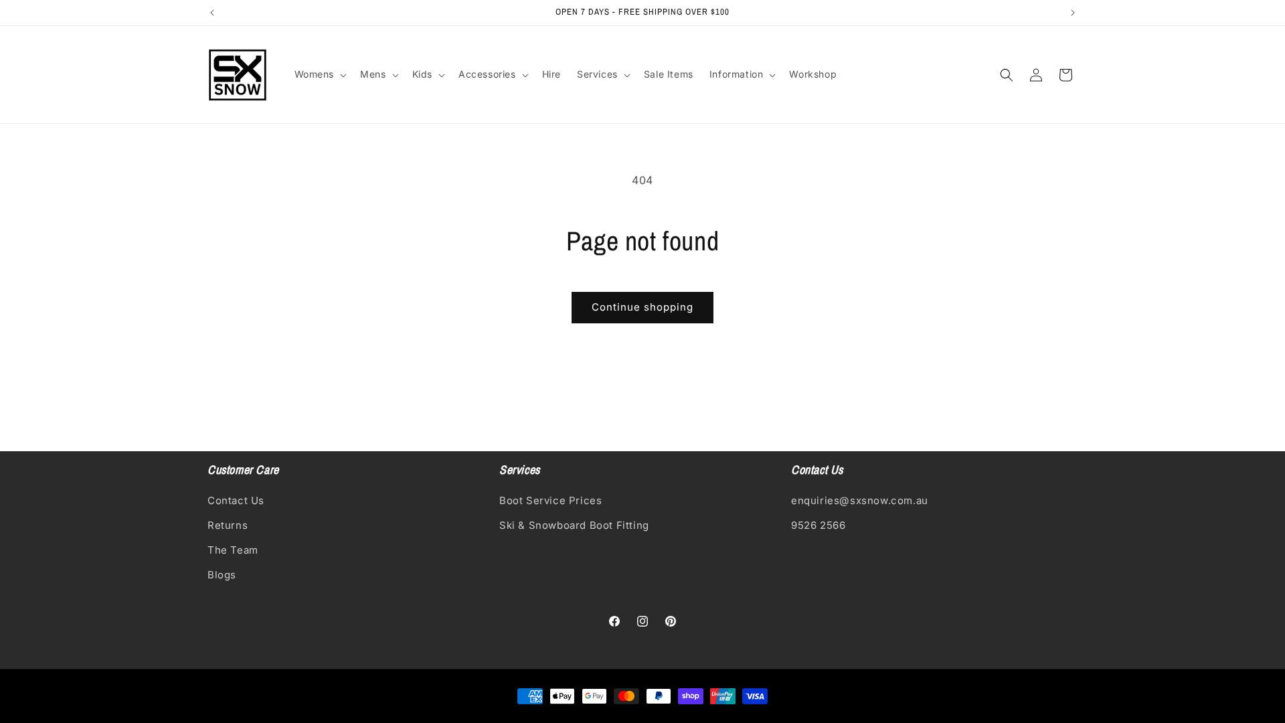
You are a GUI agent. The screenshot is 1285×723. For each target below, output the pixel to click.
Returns (227, 525)
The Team (232, 550)
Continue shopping (642, 307)
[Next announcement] (1073, 12)
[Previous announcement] (212, 12)
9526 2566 (818, 525)
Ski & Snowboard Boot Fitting (574, 525)
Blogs (221, 574)
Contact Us (235, 500)
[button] (319, 74)
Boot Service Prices (550, 500)
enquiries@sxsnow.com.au (859, 500)
